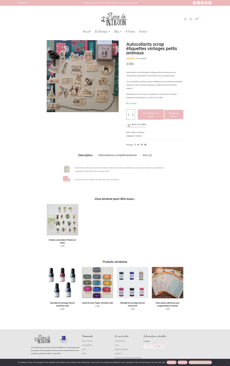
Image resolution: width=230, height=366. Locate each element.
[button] (116, 43)
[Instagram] (198, 2)
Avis (84, 349)
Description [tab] (85, 155)
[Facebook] (194, 2)
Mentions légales (121, 349)
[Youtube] (206, 2)
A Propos (130, 31)
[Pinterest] (202, 2)
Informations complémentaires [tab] (117, 155)
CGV (117, 345)
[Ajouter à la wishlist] (75, 207)
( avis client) (141, 58)
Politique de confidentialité (200, 362)
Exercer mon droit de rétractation (128, 358)
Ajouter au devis (174, 114)
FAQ (84, 353)
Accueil (86, 31)
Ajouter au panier (153, 114)
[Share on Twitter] (138, 144)
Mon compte (87, 341)
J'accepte (171, 362)
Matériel (138, 136)
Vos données (120, 341)
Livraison (118, 353)
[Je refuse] (227, 362)
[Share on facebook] (135, 144)
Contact (143, 31)
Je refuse (182, 362)
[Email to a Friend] (145, 144)
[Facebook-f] (145, 346)
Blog (116, 31)
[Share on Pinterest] (142, 144)
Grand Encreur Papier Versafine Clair (97, 303)
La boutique (101, 31)
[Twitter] (209, 2)
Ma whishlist (87, 345)
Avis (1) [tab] (147, 155)
